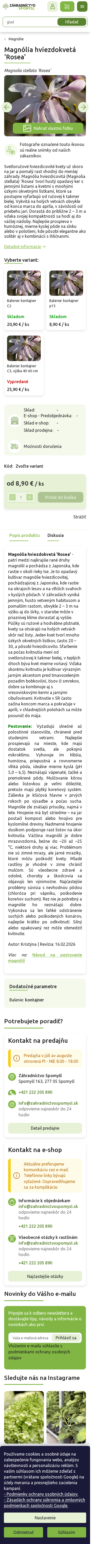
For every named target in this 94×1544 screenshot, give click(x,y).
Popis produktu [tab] (24, 535)
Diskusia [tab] (56, 535)
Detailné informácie (22, 246)
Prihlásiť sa (66, 1337)
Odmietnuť (23, 1532)
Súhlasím (66, 1532)
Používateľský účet (52, 6)
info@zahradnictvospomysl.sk (48, 1103)
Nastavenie (45, 1517)
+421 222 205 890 (35, 1092)
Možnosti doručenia (43, 446)
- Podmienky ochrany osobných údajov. (41, 1494)
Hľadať (71, 22)
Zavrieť (41, 516)
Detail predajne (45, 1128)
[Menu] (82, 6)
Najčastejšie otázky (45, 1276)
